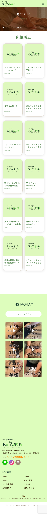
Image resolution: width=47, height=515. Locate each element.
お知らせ (27, 484)
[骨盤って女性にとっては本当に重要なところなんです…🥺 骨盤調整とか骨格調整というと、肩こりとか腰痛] (14, 349)
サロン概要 (28, 480)
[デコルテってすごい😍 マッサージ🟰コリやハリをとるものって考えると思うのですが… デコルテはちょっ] (14, 368)
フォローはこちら (23, 314)
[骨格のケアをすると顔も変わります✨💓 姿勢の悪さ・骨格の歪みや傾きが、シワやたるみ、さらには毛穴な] (33, 349)
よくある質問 (7, 484)
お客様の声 (6, 488)
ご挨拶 (26, 476)
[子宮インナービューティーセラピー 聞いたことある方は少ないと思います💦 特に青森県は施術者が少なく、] (33, 330)
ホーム (5, 476)
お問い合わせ (29, 488)
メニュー (6, 480)
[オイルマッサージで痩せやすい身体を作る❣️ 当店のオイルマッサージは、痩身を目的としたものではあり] (14, 330)
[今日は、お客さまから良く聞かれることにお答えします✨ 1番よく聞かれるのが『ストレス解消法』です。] (33, 368)
